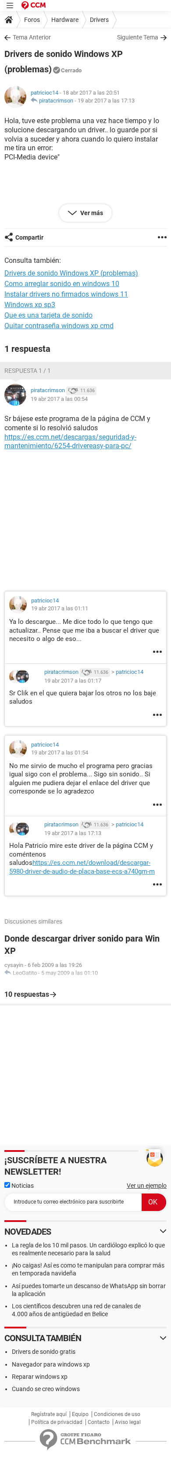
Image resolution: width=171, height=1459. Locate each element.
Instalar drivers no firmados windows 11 (66, 294)
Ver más (91, 212)
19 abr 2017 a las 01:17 (72, 680)
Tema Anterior (32, 37)
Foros (32, 19)
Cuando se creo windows (46, 1388)
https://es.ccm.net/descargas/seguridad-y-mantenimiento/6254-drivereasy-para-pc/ (70, 441)
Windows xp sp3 (29, 305)
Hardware (64, 19)
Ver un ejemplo (147, 1185)
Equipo (80, 1414)
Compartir (29, 237)
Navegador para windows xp (51, 1364)
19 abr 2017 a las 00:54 (59, 399)
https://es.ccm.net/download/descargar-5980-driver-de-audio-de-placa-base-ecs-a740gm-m (82, 867)
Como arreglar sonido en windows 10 (61, 284)
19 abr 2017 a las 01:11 (59, 608)
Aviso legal (128, 1422)
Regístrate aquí (49, 1414)
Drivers (99, 19)
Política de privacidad (56, 1422)
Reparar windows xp (40, 1376)
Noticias (22, 1185)
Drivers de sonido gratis (43, 1351)
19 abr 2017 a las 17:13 (106, 100)
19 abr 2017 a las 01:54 (59, 752)
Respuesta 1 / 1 (27, 370)
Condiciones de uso (117, 1414)
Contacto (99, 1422)
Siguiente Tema (137, 37)
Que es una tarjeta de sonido (48, 315)
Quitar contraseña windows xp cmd (59, 326)
